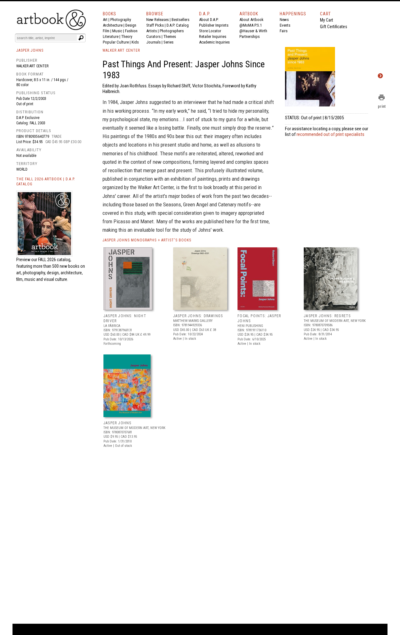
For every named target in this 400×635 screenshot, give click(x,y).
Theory (126, 36)
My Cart (326, 20)
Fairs (284, 30)
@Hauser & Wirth (253, 30)
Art (105, 19)
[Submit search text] (81, 38)
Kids (135, 42)
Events (285, 25)
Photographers (172, 30)
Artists (151, 30)
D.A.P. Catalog (178, 25)
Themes (169, 36)
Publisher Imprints (213, 25)
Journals (153, 42)
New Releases (157, 19)
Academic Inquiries (214, 42)
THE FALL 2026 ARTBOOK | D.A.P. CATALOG (45, 182)
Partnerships (249, 36)
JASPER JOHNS (117, 423)
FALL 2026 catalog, (54, 259)
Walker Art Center (32, 66)
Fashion (131, 30)
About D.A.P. (208, 19)
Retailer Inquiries (212, 36)
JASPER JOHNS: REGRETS (327, 316)
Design (130, 25)
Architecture (112, 25)
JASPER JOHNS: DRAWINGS (198, 316)
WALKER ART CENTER (121, 50)
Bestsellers (180, 19)
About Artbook (251, 19)
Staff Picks (155, 25)
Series (168, 42)
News (284, 19)
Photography (120, 19)
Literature (110, 36)
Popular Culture (116, 42)
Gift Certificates (333, 26)
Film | (107, 30)
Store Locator (210, 30)
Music (117, 30)
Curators (153, 36)
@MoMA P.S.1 (250, 25)
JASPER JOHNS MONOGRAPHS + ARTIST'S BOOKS (146, 240)
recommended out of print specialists (330, 134)
